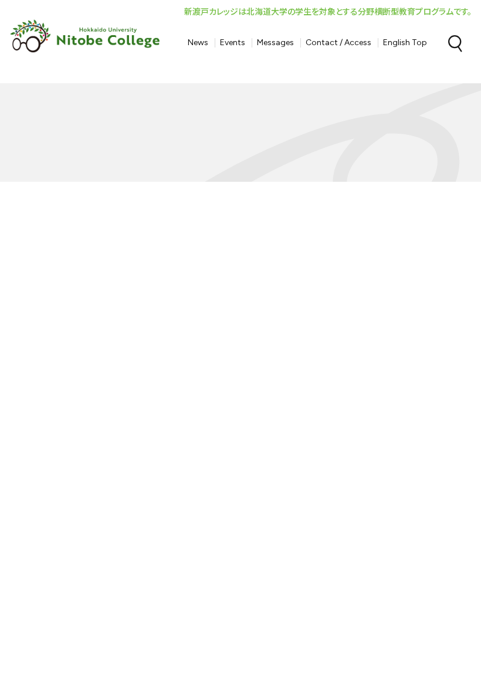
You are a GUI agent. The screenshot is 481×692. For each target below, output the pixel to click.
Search (455, 43)
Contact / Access (338, 43)
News (198, 43)
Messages (275, 43)
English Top (405, 43)
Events (232, 43)
